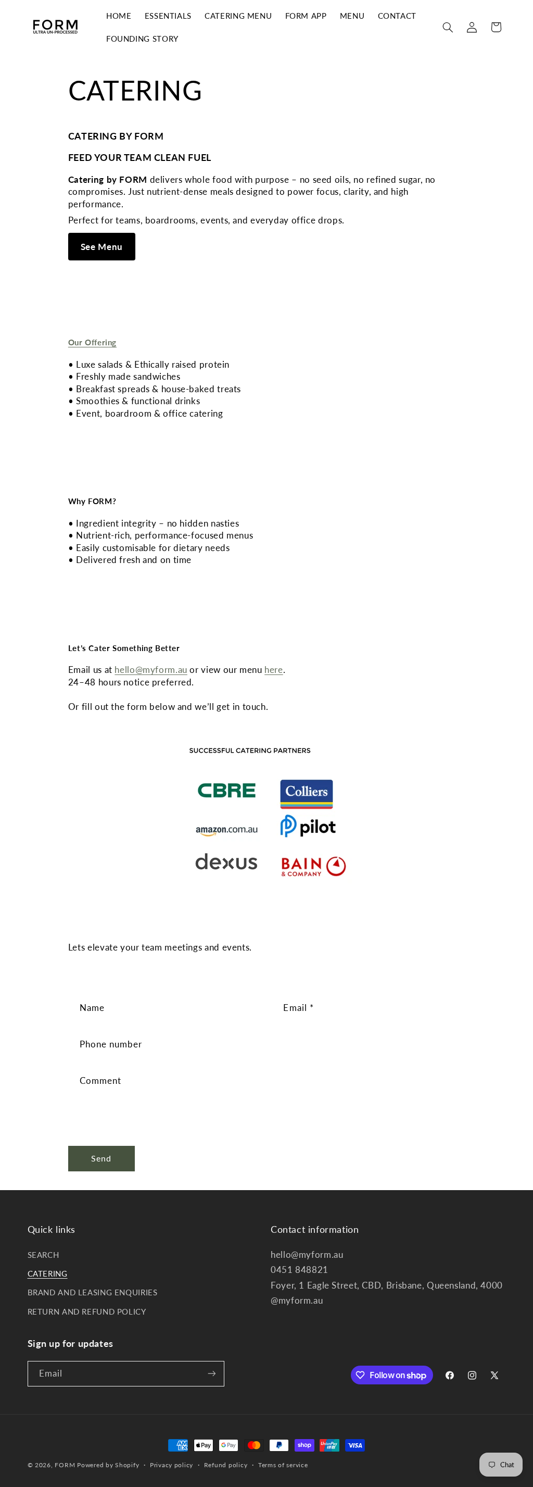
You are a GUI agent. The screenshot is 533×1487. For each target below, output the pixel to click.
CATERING (48, 1273)
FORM (65, 1464)
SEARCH (43, 1254)
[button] (448, 27)
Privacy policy (171, 1464)
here (273, 669)
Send (101, 1158)
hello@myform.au (151, 669)
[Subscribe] (211, 1373)
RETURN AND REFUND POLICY (87, 1311)
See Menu (102, 246)
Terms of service (283, 1464)
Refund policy (226, 1464)
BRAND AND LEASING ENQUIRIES (93, 1292)
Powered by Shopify (108, 1464)
